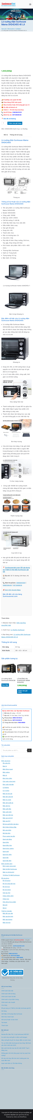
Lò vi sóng (6, 790)
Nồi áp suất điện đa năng (10, 824)
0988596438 (7, 585)
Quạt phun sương (8, 848)
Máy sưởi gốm (7, 812)
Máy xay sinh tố (7, 818)
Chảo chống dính (8, 896)
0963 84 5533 (17, 718)
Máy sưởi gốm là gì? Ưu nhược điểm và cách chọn (16, 1040)
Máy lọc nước (7, 800)
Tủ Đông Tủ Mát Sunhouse (11, 875)
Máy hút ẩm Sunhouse (10, 869)
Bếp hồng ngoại (8, 769)
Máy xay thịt (6, 821)
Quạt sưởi (6, 851)
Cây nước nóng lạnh (9, 781)
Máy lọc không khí (8, 872)
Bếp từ (5, 775)
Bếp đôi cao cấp (8, 913)
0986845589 (20, 583)
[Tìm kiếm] (29, 750)
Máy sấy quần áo (8, 803)
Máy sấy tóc (6, 806)
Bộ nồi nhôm (7, 890)
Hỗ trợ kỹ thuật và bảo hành (9, 1019)
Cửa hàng (4, 1005)
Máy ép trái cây (7, 793)
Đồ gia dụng (5, 878)
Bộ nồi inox (6, 887)
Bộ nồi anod (6, 880)
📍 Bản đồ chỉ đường (8, 119)
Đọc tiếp (5, 685)
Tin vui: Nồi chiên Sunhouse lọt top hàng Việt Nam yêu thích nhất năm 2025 (16, 1044)
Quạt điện (6, 842)
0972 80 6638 (17, 720)
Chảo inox (6, 899)
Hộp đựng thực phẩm (9, 902)
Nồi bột (5, 905)
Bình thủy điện (7, 778)
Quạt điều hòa (7, 845)
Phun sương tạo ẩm (9, 836)
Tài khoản (4, 1022)
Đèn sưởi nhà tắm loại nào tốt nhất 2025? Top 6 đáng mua (15, 1049)
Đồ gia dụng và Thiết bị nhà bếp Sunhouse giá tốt (16, 1008)
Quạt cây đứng (7, 839)
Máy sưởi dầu (7, 809)
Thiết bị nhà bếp (6, 911)
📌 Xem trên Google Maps (12, 590)
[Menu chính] (30, 4)
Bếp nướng (6, 772)
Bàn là (5, 766)
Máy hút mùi (6, 922)
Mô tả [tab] (6, 135)
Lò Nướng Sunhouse (17, 630)
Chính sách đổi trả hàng (8, 993)
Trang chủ (3, 28)
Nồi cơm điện (7, 830)
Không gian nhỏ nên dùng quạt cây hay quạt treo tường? (15, 1054)
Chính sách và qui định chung (10, 999)
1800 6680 (21, 722)
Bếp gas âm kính (8, 916)
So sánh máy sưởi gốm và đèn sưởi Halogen (14, 1037)
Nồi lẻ (4, 908)
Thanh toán (4, 1025)
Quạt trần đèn (7, 860)
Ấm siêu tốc (6, 763)
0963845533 (17, 112)
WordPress (23, 1117)
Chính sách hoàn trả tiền (8, 996)
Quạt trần (6, 857)
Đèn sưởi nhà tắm (8, 784)
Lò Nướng (18, 28)
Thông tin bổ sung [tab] (16, 135)
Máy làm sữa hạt (8, 797)
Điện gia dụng (11, 28)
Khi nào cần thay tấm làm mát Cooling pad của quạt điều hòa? (15, 1059)
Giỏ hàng (4, 1011)
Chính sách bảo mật (7, 990)
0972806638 (16, 115)
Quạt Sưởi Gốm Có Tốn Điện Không (11, 1063)
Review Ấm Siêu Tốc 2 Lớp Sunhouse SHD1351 (15, 1034)
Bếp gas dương (7, 919)
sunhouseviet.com (19, 946)
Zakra (15, 1117)
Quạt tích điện (7, 854)
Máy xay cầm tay (8, 815)
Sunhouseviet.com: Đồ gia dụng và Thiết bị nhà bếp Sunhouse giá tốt (16, 570)
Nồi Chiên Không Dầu (9, 827)
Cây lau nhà (6, 893)
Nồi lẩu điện (6, 833)
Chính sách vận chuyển (8, 1002)
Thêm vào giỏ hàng (14, 123)
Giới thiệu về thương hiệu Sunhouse (11, 1014)
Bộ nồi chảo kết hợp (9, 883)
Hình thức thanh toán (7, 1016)
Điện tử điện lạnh (6, 864)
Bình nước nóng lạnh (9, 866)
